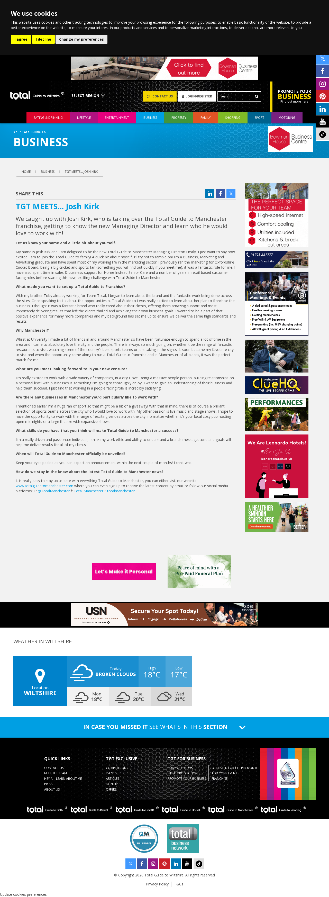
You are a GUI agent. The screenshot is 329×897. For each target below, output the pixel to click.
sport (259, 117)
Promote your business (187, 778)
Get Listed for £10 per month (235, 768)
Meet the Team (55, 773)
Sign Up (112, 784)
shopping (233, 117)
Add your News (180, 768)
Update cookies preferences (23, 894)
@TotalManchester (54, 490)
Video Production (183, 773)
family (205, 117)
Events (111, 773)
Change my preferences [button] (81, 39)
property (178, 117)
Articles (112, 778)
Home (26, 171)
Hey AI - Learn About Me (63, 778)
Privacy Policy (157, 884)
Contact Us (53, 768)
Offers (111, 789)
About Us (52, 789)
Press (48, 784)
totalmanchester (121, 490)
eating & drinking (48, 117)
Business (150, 117)
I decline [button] (43, 39)
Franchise (219, 778)
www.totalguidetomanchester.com (44, 485)
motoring (287, 117)
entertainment (117, 117)
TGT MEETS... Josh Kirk (81, 171)
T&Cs (178, 884)
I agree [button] (21, 39)
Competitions (117, 768)
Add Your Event (224, 773)
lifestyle (84, 117)
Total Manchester (88, 490)
